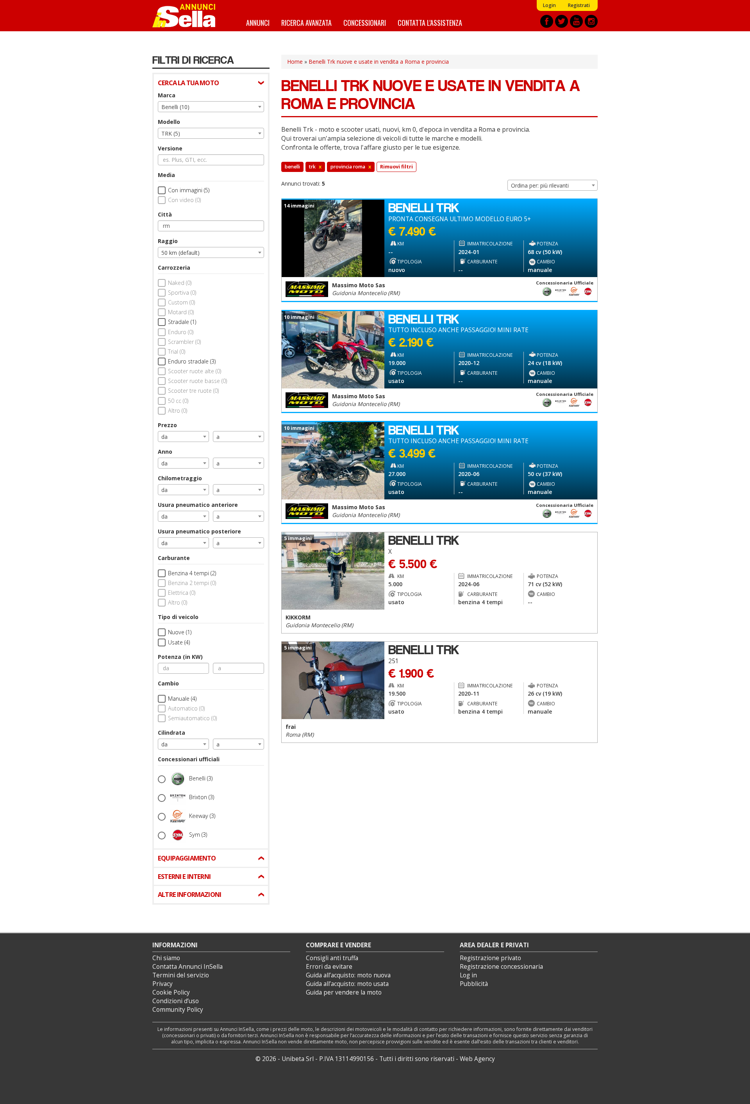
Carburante (174, 558)
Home (295, 61)
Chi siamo (166, 958)
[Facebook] (546, 21)
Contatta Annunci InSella (187, 967)
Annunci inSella (188, 15)
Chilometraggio (180, 478)
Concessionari (364, 22)
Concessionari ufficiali (189, 759)
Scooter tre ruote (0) (193, 390)
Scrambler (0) (184, 341)
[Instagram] (591, 21)
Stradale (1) (182, 322)
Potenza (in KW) (180, 656)
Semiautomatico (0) (192, 718)
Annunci (258, 22)
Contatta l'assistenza (430, 22)
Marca (166, 95)
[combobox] (211, 106)
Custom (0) (181, 302)
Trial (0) (176, 351)
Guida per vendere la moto (344, 992)
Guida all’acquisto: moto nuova (348, 975)
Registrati (579, 5)
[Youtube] (576, 21)
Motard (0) (181, 312)
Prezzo (167, 425)
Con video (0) (184, 200)
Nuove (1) (179, 632)
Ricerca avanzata (306, 22)
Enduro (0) (180, 332)
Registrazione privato (490, 958)
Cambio (168, 683)
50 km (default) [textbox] (180, 252)
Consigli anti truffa (332, 958)
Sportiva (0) (182, 292)
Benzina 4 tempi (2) (192, 573)
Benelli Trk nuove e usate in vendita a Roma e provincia (379, 61)
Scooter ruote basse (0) (197, 381)
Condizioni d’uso (175, 1001)
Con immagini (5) (188, 190)
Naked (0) (179, 282)
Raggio (168, 241)
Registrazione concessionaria (501, 967)
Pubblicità (474, 984)
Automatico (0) (186, 708)
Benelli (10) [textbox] (175, 107)
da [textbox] (164, 436)
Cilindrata (171, 732)
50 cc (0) (178, 400)
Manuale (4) (182, 698)
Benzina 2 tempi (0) (192, 583)
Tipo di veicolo (178, 617)
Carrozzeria (174, 267)
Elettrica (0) (181, 592)
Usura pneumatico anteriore (198, 504)
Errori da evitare (329, 967)
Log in (468, 975)
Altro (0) (177, 410)
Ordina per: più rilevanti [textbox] (540, 185)
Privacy (162, 984)
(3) (200, 778)
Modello (169, 121)
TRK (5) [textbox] (170, 133)
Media (166, 175)
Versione (170, 148)
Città (165, 214)
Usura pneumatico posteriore (199, 531)
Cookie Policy (171, 992)
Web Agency (477, 1059)
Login (549, 5)
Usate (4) (179, 642)
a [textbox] (218, 436)
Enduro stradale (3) (192, 361)
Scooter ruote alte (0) (194, 371)
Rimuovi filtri (396, 166)
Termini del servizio (180, 975)
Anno (165, 451)
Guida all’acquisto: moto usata (347, 984)
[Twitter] (561, 21)
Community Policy (177, 1010)
